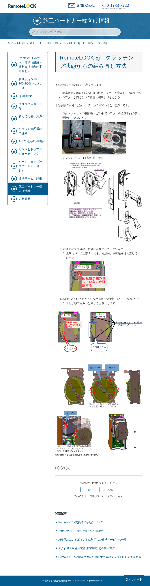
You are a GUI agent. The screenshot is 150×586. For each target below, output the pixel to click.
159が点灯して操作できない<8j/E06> (81, 530)
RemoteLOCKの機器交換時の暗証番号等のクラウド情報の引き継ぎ (99, 556)
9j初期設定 (26, 95)
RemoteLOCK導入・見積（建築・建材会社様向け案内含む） (30, 64)
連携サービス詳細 (30, 178)
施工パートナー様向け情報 (44, 43)
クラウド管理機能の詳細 (30, 131)
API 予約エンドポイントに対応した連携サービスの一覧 (92, 539)
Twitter (62, 468)
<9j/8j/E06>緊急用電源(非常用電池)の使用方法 (86, 548)
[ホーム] (23, 8)
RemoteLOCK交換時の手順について (80, 522)
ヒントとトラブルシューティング (30, 151)
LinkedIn (68, 468)
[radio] (88, 489)
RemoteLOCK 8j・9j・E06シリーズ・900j (85, 43)
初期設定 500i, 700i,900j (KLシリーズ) (30, 83)
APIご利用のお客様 (31, 141)
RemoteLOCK (18, 43)
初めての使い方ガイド (30, 118)
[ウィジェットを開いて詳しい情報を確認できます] (134, 579)
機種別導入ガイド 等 (30, 106)
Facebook (57, 468)
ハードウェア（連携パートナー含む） (30, 166)
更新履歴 (24, 198)
